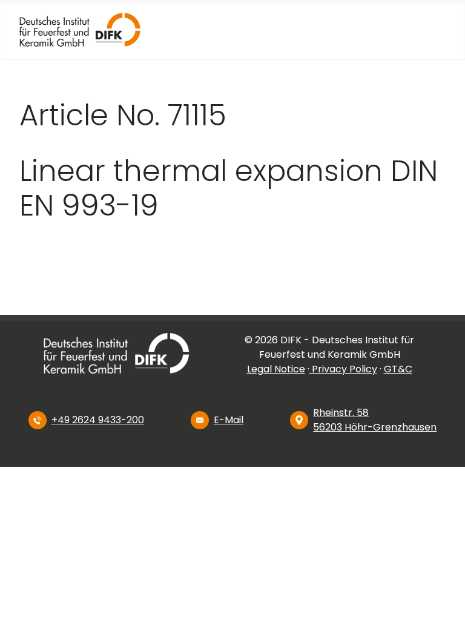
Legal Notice (276, 369)
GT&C (398, 369)
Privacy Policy (343, 369)
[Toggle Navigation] (365, 30)
